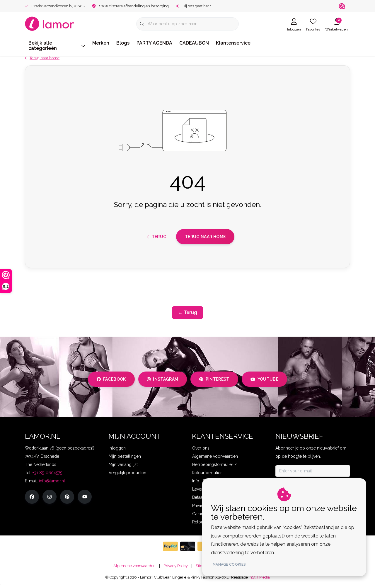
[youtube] (85, 497)
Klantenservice (233, 43)
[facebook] (32, 497)
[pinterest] (67, 497)
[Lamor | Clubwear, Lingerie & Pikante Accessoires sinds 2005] (49, 23)
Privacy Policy (175, 566)
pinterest (217, 379)
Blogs (122, 43)
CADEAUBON (194, 43)
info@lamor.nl (52, 481)
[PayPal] (170, 546)
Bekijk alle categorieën (42, 45)
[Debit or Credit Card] (187, 546)
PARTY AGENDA (154, 43)
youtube (268, 379)
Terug (158, 236)
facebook (114, 379)
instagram (165, 379)
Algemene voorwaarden (134, 566)
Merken (100, 43)
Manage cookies (229, 564)
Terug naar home (205, 236)
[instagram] (49, 497)
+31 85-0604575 (47, 472)
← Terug (187, 312)
